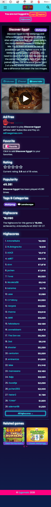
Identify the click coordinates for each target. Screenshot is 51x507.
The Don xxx (14, 335)
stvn (9, 264)
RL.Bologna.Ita (14, 246)
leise (10, 365)
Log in (33, 14)
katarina (11, 288)
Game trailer (37, 81)
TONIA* (12, 400)
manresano (14, 371)
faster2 (12, 394)
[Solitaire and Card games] (32, 1)
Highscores (25, 19)
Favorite (13, 146)
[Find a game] (48, 7)
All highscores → (25, 413)
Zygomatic (23, 492)
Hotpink (12, 305)
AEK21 (10, 252)
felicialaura (13, 323)
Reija (11, 377)
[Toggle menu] (5, 7)
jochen (10, 270)
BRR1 (10, 317)
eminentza (13, 359)
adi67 (10, 258)
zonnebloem (14, 329)
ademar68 (13, 406)
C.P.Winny (12, 300)
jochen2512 (14, 388)
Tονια (10, 276)
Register (41, 14)
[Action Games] (10, 1)
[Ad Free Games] (39, 1)
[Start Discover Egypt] (25, 98)
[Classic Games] (3, 1)
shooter (12, 347)
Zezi (10, 341)
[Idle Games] (18, 1)
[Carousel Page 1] (24, 446)
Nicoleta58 (13, 282)
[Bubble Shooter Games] (25, 1)
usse (10, 294)
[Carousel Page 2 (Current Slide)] (27, 446)
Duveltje (13, 382)
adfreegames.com (12, 133)
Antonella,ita (13, 240)
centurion (14, 353)
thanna (11, 311)
